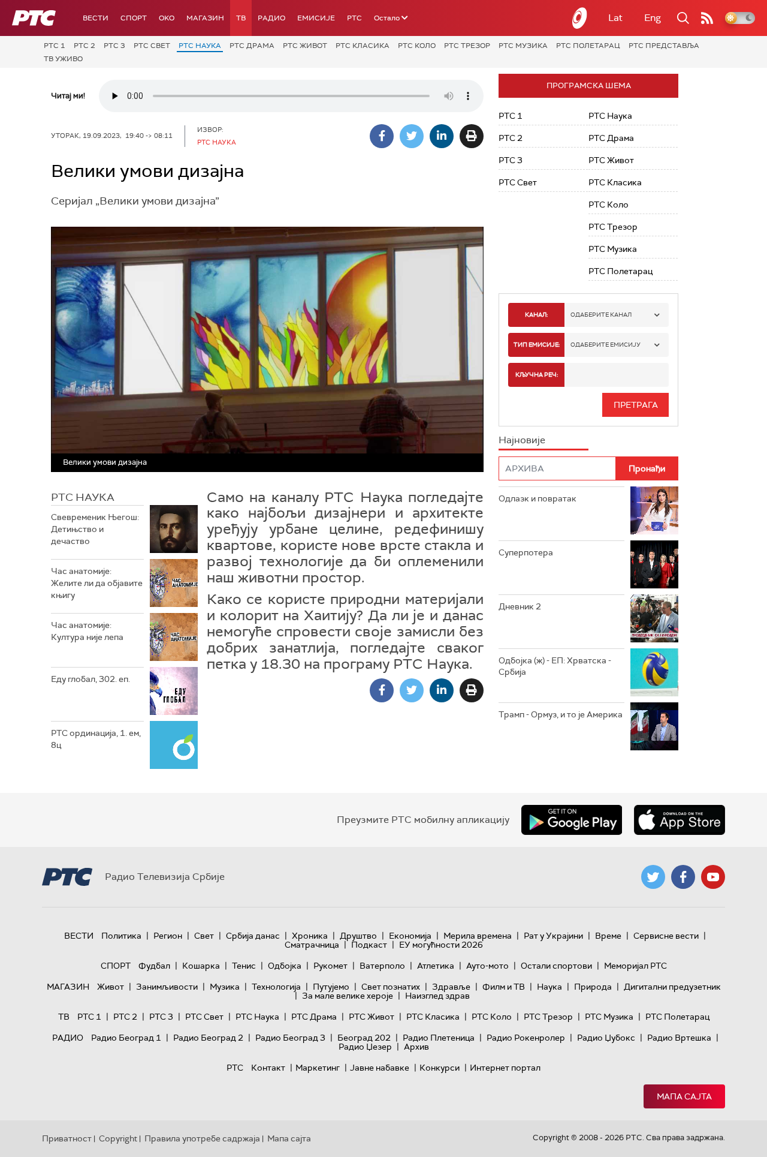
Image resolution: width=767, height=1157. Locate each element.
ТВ (241, 18)
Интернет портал (505, 1067)
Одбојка (284, 965)
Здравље (451, 986)
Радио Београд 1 (126, 1037)
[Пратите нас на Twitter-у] (653, 877)
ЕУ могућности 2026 (441, 944)
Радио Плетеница (439, 1037)
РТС (354, 18)
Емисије (316, 18)
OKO (166, 18)
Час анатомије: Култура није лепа (87, 631)
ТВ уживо (63, 59)
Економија (410, 935)
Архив (416, 1046)
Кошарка (201, 965)
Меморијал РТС (635, 965)
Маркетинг (317, 1067)
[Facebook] (382, 136)
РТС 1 (54, 45)
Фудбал (154, 965)
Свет (204, 935)
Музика (225, 986)
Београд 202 (364, 1037)
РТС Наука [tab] (82, 497)
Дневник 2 (520, 606)
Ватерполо (382, 965)
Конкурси (439, 1067)
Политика (121, 935)
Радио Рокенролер (526, 1037)
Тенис (244, 965)
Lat (615, 17)
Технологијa (276, 986)
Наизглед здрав (437, 995)
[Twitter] (412, 136)
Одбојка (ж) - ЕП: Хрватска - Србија (555, 666)
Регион (167, 935)
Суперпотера (526, 552)
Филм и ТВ (503, 986)
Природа (593, 986)
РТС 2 (84, 45)
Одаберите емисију (605, 344)
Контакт (268, 1067)
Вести (95, 18)
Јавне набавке (379, 1067)
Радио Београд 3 (290, 1037)
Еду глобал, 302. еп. (90, 679)
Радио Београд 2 (208, 1037)
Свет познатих (390, 986)
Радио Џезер (365, 1046)
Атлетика (435, 965)
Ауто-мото (487, 965)
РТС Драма (252, 45)
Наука (549, 986)
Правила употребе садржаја (202, 1138)
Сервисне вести (666, 935)
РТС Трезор (467, 45)
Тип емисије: (537, 344)
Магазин (205, 18)
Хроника (310, 935)
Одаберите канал (601, 314)
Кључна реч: (536, 374)
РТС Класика (362, 45)
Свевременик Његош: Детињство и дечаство (95, 529)
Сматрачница (312, 944)
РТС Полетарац (588, 45)
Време (608, 935)
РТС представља (664, 45)
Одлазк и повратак (537, 498)
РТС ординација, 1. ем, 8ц (96, 739)
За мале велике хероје (347, 995)
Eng (652, 17)
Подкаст (369, 944)
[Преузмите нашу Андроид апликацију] (571, 820)
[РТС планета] (580, 18)
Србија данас (253, 935)
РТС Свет (152, 45)
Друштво (358, 935)
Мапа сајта (684, 1096)
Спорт (133, 18)
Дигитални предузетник (672, 986)
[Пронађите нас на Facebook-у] (683, 877)
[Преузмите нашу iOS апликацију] (679, 820)
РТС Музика (523, 45)
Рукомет (330, 965)
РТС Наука (200, 45)
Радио (271, 18)
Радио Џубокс (606, 1037)
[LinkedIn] (442, 136)
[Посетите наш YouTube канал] (713, 877)
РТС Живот (305, 45)
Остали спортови (556, 965)
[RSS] (707, 18)
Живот (110, 986)
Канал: (536, 314)
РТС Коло (417, 45)
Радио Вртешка (679, 1037)
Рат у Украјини (553, 935)
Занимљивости (167, 986)
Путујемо (331, 986)
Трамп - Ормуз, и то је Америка (561, 714)
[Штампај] (472, 136)
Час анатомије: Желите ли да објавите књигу (97, 583)
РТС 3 (114, 45)
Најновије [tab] (522, 440)
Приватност (67, 1138)
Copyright (118, 1138)
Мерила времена (477, 935)
